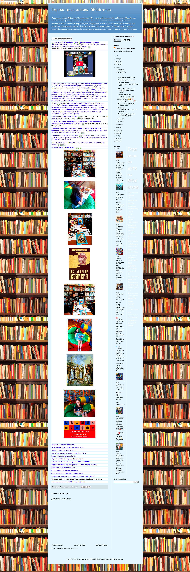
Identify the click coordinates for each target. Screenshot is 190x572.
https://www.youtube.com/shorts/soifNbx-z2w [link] (68, 49)
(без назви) (121, 318)
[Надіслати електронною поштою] (82, 487)
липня (120, 75)
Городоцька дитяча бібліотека (81, 9)
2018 (117, 139)
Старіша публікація (101, 545)
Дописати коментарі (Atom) (69, 548)
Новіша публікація (57, 545)
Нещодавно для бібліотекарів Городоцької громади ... (127, 109)
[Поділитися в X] (86, 487)
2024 (117, 64)
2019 (117, 136)
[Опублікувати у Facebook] (88, 487)
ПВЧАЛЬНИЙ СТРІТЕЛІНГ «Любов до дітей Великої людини (126, 90)
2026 (117, 59)
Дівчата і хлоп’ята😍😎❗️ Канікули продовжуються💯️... (127, 100)
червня (120, 119)
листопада (121, 72)
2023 (117, 67)
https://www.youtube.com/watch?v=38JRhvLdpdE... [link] (78, 118)
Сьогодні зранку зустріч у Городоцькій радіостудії (126, 95)
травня (120, 122)
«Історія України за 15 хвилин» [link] (93, 116)
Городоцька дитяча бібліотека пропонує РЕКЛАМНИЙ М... (127, 84)
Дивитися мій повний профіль (123, 51)
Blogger (120, 559)
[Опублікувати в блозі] (84, 487)
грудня (120, 69)
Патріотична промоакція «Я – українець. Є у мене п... (126, 115)
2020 (117, 133)
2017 (117, 141)
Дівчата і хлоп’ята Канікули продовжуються (125, 104)
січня (119, 124)
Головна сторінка (79, 545)
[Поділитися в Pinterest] (90, 487)
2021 (117, 130)
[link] (62, 39)
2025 (117, 62)
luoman (107, 559)
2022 (117, 128)
